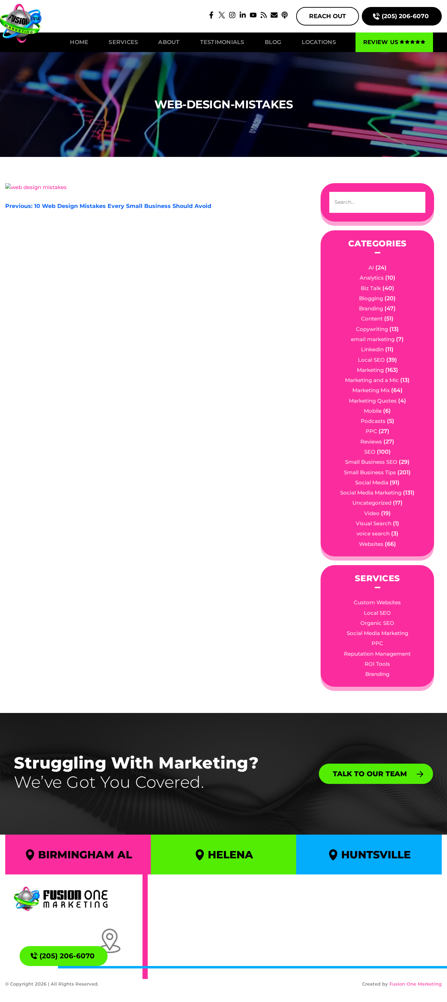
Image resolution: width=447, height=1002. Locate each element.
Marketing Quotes (373, 400)
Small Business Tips (370, 472)
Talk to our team (370, 773)
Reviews (371, 441)
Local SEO (371, 359)
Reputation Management (377, 653)
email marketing (373, 339)
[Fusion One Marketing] (61, 899)
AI (371, 267)
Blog (273, 42)
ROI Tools (377, 664)
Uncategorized (371, 502)
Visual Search (373, 523)
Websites (371, 544)
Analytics (372, 277)
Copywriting (372, 329)
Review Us (380, 42)
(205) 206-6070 (405, 16)
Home (79, 42)
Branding (371, 308)
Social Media (371, 482)
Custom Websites (377, 602)
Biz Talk (371, 288)
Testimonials (222, 42)
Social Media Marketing (371, 492)
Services (123, 42)
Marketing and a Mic (372, 380)
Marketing (370, 370)
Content (372, 318)
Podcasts (373, 421)
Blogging (371, 298)
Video (372, 513)
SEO (369, 451)
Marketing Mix (371, 390)
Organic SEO (377, 623)
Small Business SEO (371, 462)
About (168, 42)
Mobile (373, 411)
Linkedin (372, 349)
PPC (371, 431)
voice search (373, 533)
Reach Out (327, 16)
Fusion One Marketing (415, 984)
